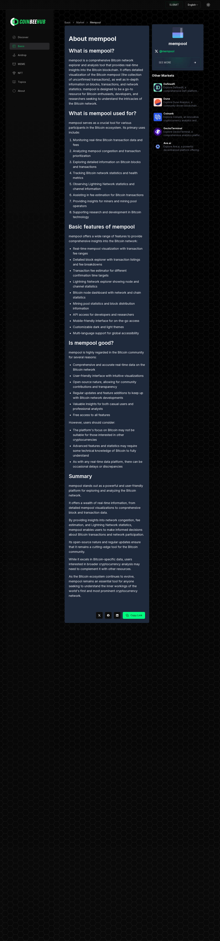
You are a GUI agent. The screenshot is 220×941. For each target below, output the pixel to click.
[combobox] (193, 4)
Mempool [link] (95, 22)
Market (80, 22)
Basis (67, 22)
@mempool (167, 51)
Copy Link (136, 615)
